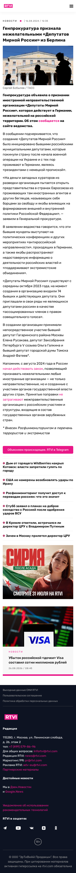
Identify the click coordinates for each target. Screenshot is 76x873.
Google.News (14, 791)
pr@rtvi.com (33, 760)
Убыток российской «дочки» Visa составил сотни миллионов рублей (38, 660)
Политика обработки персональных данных (30, 701)
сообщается (49, 121)
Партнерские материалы (21, 769)
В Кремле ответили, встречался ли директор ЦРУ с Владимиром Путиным (33, 524)
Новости (10, 21)
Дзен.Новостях (21, 787)
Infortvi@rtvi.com (45, 751)
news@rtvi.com (35, 756)
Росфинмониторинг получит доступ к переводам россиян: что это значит (34, 494)
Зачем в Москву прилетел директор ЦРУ (38, 536)
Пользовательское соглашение (22, 695)
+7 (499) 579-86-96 (22, 746)
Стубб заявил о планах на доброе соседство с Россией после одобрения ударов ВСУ (33, 509)
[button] (72, 6)
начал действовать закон (23, 369)
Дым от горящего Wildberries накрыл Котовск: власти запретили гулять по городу (33, 466)
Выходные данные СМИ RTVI (20, 690)
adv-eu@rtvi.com (35, 765)
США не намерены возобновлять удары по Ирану (38, 481)
